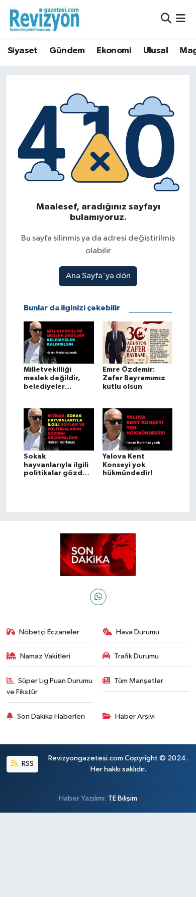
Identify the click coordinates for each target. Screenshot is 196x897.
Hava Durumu (137, 632)
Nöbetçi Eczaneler (49, 632)
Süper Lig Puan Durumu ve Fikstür (50, 686)
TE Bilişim (122, 798)
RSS (27, 763)
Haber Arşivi (135, 716)
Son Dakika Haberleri (51, 716)
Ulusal (155, 50)
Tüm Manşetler (138, 681)
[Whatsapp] (98, 597)
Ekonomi (113, 50)
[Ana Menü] (180, 19)
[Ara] (166, 19)
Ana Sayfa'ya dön (98, 276)
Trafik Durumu (136, 656)
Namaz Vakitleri (45, 656)
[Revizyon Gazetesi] (44, 19)
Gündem (66, 50)
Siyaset (23, 50)
